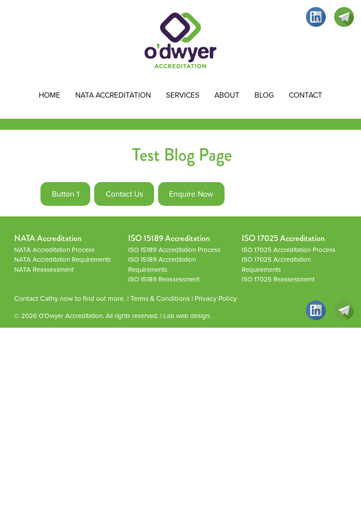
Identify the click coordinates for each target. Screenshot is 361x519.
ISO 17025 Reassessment (278, 279)
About (226, 95)
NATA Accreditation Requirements (62, 259)
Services (182, 95)
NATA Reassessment (44, 269)
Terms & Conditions (160, 298)
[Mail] (344, 17)
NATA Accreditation (113, 95)
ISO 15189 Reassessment (163, 279)
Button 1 (65, 194)
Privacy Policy (216, 298)
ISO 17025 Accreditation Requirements (276, 264)
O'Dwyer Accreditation (71, 316)
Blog (264, 95)
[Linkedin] (316, 17)
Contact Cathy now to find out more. (69, 298)
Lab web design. (187, 316)
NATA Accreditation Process (54, 250)
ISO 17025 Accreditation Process (288, 250)
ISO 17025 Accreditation (283, 238)
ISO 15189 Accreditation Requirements (162, 264)
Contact (305, 95)
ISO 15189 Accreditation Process (174, 250)
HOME (49, 95)
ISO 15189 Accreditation (169, 238)
